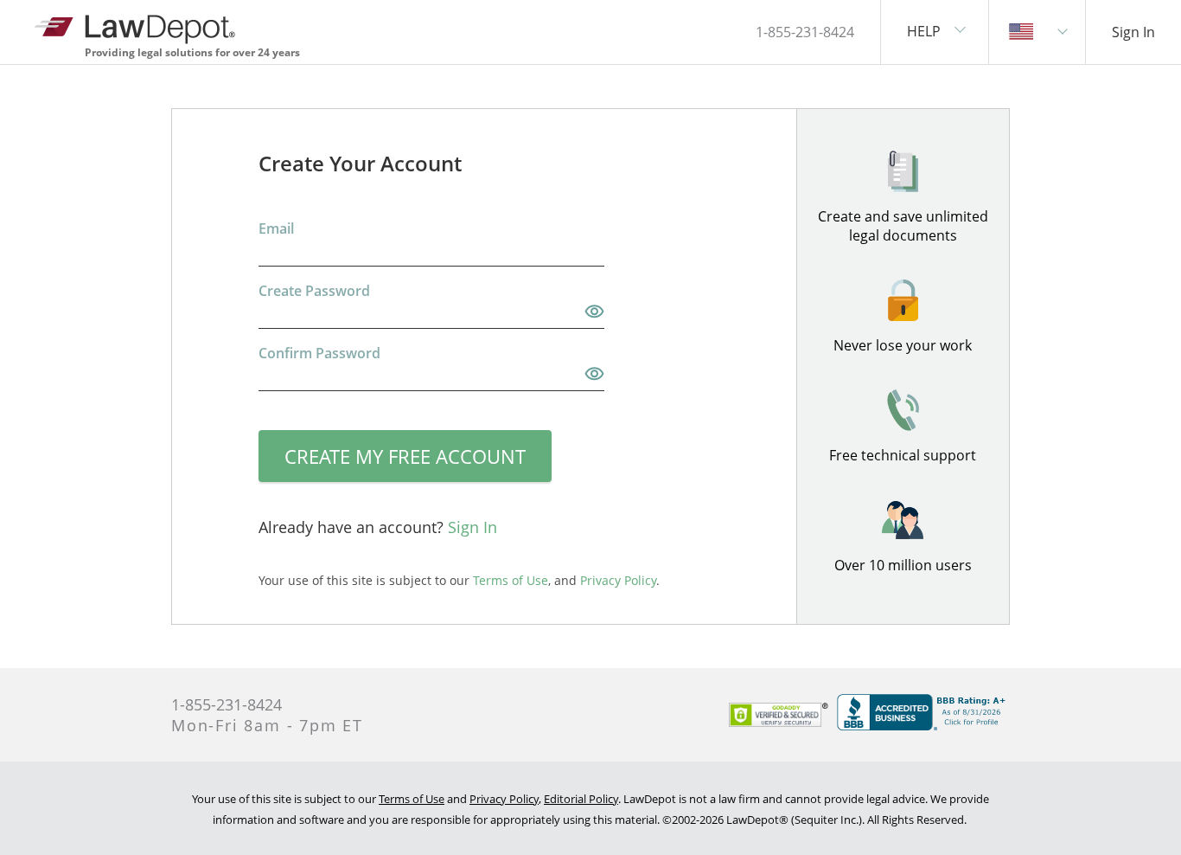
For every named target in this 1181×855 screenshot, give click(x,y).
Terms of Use (411, 799)
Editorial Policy (581, 799)
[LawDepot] (136, 25)
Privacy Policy (504, 799)
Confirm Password (319, 353)
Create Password (314, 290)
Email (276, 228)
